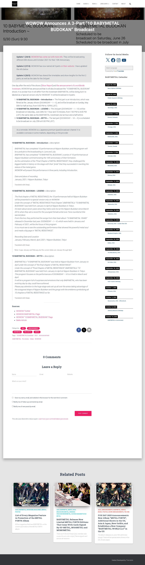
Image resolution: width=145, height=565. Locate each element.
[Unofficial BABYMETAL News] (14, 3)
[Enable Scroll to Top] (141, 560)
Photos (17, 512)
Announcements (33, 328)
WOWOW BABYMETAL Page (28, 314)
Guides (85, 4)
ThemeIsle (129, 560)
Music (100, 512)
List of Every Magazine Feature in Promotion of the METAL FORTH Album (30, 518)
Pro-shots (27, 332)
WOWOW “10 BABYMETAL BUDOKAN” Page (34, 317)
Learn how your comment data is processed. (53, 419)
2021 (23, 328)
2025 (16, 510)
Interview (30, 510)
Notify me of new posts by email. (25, 406)
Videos (37, 332)
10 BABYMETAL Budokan (25, 335)
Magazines (37, 510)
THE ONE (126, 512)
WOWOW (38, 339)
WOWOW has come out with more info (47, 57)
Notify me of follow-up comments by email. (28, 402)
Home (78, 4)
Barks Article (21, 320)
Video (32, 339)
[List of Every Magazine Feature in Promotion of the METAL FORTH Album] (31, 494)
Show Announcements (116, 512)
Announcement (44, 335)
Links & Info (104, 4)
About (123, 4)
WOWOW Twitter (23, 311)
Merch (44, 510)
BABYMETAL (17, 332)
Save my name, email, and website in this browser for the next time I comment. (41, 398)
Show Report (47, 85)
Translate (120, 71)
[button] (88, 4)
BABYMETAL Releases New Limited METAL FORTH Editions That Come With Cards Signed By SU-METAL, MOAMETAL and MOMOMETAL (72, 524)
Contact (115, 4)
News (94, 4)
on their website (67, 66)
